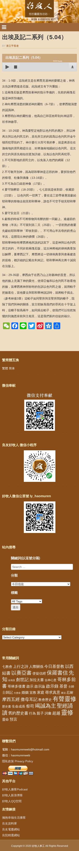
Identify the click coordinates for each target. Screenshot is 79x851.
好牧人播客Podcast (15, 789)
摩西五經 (11, 699)
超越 (56, 713)
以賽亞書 (21, 673)
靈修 (67, 712)
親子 (40, 713)
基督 (63, 686)
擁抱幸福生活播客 (14, 817)
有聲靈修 (64, 698)
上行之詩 (20, 666)
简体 (12, 368)
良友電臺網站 (11, 829)
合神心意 (50, 680)
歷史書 (6, 706)
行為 (32, 713)
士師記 (7, 693)
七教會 (7, 666)
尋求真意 (52, 692)
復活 (63, 693)
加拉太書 (36, 680)
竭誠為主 (45, 706)
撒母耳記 (29, 699)
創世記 (22, 679)
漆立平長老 (12, 45)
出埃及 (11, 680)
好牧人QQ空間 (11, 801)
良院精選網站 (11, 835)
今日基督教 (54, 666)
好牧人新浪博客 (12, 795)
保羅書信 (57, 673)
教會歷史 (45, 699)
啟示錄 (52, 686)
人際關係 (36, 667)
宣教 (32, 692)
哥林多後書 (16, 686)
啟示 (29, 686)
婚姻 (25, 693)
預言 (13, 719)
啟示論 (39, 686)
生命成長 (18, 706)
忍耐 (70, 692)
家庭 (40, 693)
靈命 (5, 719)
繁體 (5, 368)
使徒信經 (39, 673)
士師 (71, 686)
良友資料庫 (9, 823)
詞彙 (48, 713)
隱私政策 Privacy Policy (17, 761)
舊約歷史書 (18, 713)
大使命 (17, 693)
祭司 (30, 706)
